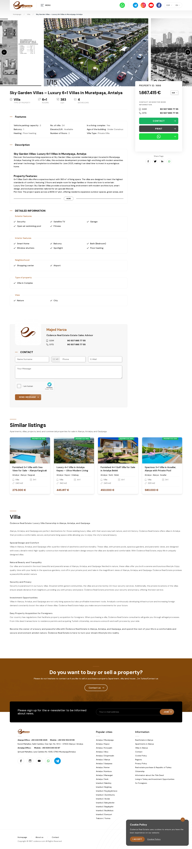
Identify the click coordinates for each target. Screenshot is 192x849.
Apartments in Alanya (144, 744)
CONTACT (159, 120)
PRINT (158, 128)
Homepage (17, 14)
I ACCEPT (137, 839)
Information (142, 732)
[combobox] (56, 359)
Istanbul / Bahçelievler (105, 802)
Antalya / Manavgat (104, 775)
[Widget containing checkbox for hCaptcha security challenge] (34, 386)
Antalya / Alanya (103, 759)
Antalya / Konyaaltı (104, 748)
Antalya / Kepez (102, 744)
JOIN (166, 712)
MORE (68, 198)
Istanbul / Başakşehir (105, 806)
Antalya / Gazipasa (104, 763)
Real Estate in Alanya (144, 740)
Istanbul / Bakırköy (103, 783)
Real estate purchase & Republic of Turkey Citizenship (153, 769)
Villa (28, 14)
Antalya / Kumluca (104, 771)
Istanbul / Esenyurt (104, 814)
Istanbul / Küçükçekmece (106, 791)
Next (188, 52)
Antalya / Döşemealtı (105, 755)
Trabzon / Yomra (103, 818)
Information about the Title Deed (149, 775)
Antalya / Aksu (102, 752)
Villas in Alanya (141, 748)
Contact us (95, 687)
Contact (138, 752)
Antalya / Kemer (103, 767)
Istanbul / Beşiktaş (104, 787)
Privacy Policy (141, 763)
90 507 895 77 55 (169, 109)
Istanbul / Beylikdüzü (104, 810)
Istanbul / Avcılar (103, 799)
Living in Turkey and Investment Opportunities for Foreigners (154, 781)
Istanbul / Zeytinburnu (105, 795)
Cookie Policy (141, 755)
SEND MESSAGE (27, 397)
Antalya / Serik (102, 779)
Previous (4, 52)
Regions (138, 759)
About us (39, 837)
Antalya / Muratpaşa (105, 740)
